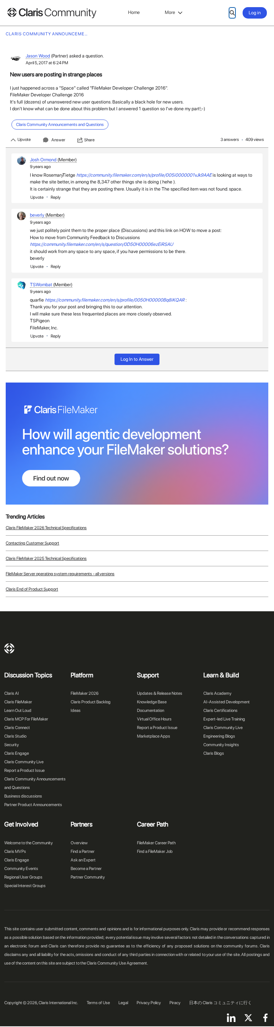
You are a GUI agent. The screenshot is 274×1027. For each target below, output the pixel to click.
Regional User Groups (23, 877)
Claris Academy (217, 693)
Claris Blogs (213, 753)
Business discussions (23, 796)
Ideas (76, 710)
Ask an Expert (83, 859)
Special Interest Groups (25, 885)
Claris (9, 648)
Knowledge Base (152, 701)
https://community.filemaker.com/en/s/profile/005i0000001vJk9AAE (144, 175)
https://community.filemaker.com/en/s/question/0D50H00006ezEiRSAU (101, 244)
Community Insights (221, 744)
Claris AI (11, 693)
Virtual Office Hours (154, 719)
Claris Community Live (24, 761)
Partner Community (88, 877)
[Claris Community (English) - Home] (51, 13)
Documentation (150, 710)
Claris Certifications (220, 710)
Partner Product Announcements (33, 804)
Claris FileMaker (18, 701)
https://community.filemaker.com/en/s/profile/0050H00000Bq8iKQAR (114, 300)
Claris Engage (16, 753)
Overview (79, 842)
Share (89, 139)
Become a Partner (86, 868)
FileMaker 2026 (84, 693)
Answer (58, 139)
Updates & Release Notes (159, 693)
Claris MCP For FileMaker (26, 719)
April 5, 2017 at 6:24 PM (47, 62)
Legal (123, 1002)
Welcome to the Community (28, 842)
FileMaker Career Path (156, 842)
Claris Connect (17, 727)
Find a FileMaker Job (155, 851)
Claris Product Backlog (91, 701)
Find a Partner (83, 851)
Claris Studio (15, 736)
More (170, 12)
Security (11, 744)
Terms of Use (98, 1002)
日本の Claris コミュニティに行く (220, 1002)
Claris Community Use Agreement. (117, 963)
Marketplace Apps (153, 736)
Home (134, 12)
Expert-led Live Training (224, 719)
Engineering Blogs (219, 736)
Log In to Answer (137, 359)
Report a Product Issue (24, 770)
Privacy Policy (149, 1002)
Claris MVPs (15, 851)
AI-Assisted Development (226, 701)
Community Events (21, 868)
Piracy (175, 1002)
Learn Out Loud (17, 710)
